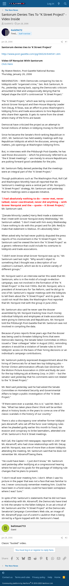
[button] (3, 572)
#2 (66, 537)
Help (50, 577)
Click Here (7, 64)
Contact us (7, 577)
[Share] (62, 42)
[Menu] (4, 3)
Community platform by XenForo (27, 583)
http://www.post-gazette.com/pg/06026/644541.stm (31, 53)
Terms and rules (22, 577)
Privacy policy (38, 577)
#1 (66, 41)
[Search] (65, 4)
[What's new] (59, 4)
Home (57, 577)
